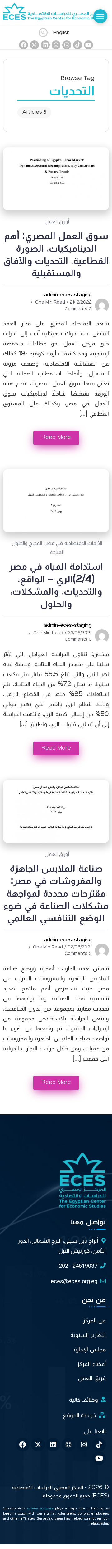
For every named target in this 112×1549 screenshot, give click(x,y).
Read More (56, 437)
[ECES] (56, 12)
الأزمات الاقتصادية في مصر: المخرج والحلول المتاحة (57, 548)
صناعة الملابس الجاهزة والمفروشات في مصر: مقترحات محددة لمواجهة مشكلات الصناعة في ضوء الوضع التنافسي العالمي (56, 894)
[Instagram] (66, 44)
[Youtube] (88, 44)
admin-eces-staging (68, 295)
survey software (41, 1508)
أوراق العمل (57, 221)
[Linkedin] (45, 44)
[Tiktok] (77, 44)
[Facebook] (23, 44)
